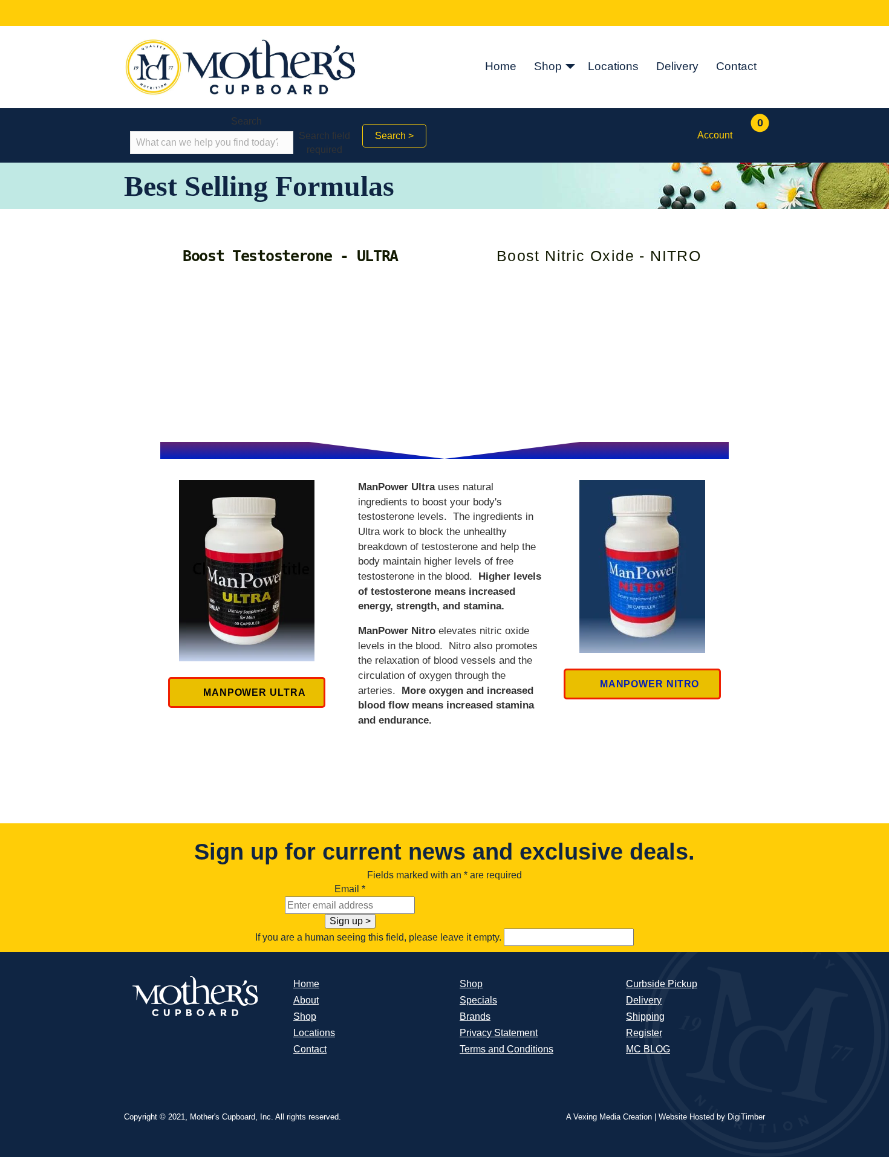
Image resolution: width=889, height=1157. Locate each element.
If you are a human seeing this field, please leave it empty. (379, 937)
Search (246, 121)
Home (500, 66)
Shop (548, 66)
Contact (736, 66)
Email (349, 889)
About (306, 1000)
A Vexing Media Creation (609, 1116)
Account (714, 135)
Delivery (677, 66)
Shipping (645, 1016)
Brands (475, 1016)
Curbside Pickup (661, 984)
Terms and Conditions (506, 1049)
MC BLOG (648, 1049)
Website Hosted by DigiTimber (712, 1116)
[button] (570, 67)
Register (644, 1033)
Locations (613, 66)
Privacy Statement (499, 1033)
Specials (478, 1000)
